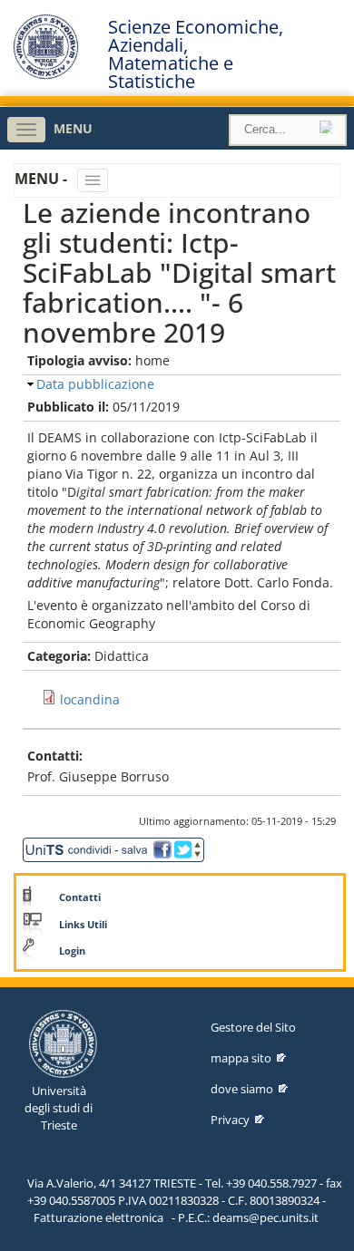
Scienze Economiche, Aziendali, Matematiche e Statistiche (195, 54)
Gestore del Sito (253, 1027)
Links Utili (83, 924)
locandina (90, 699)
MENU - (43, 179)
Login (72, 951)
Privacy (230, 1119)
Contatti (80, 897)
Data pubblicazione (95, 384)
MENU (73, 128)
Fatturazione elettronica (98, 1217)
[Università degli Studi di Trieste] (46, 74)
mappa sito (241, 1058)
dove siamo (242, 1089)
